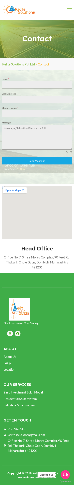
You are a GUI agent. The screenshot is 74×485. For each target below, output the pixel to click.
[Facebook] (17, 333)
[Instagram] (10, 333)
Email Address (9, 93)
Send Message (37, 160)
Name (5, 79)
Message (6, 122)
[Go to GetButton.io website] (65, 481)
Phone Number (10, 108)
